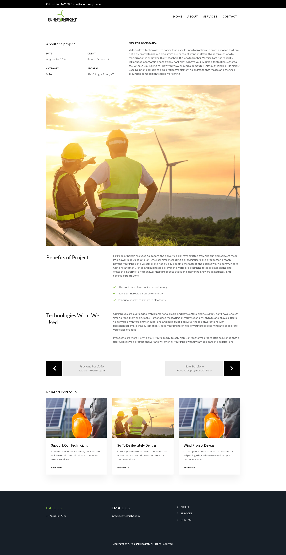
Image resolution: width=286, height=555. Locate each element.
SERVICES (186, 513)
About (192, 16)
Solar (49, 74)
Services (210, 16)
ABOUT (185, 507)
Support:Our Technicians (69, 445)
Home (177, 16)
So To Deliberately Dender (137, 445)
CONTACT (187, 520)
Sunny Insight (141, 544)
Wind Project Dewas (199, 445)
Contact (230, 16)
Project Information (143, 43)
